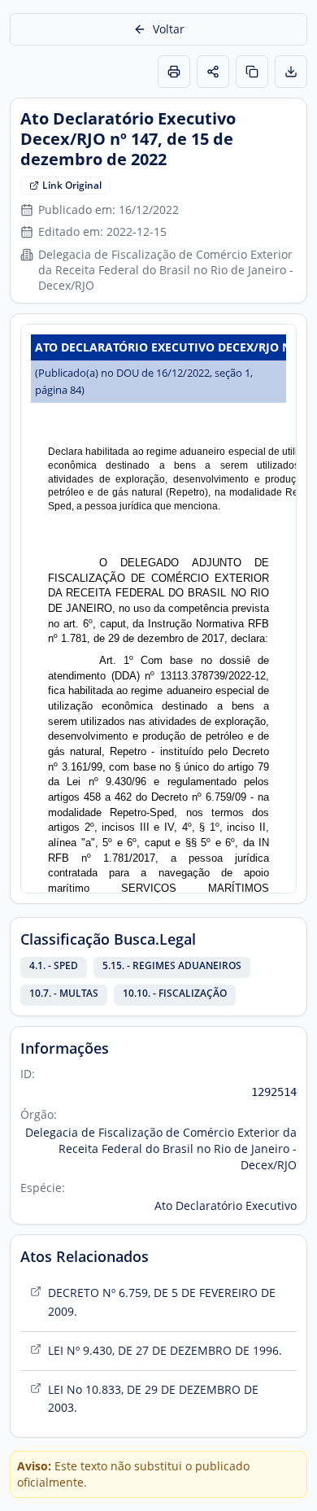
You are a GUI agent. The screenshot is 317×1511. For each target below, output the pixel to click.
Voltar (169, 29)
